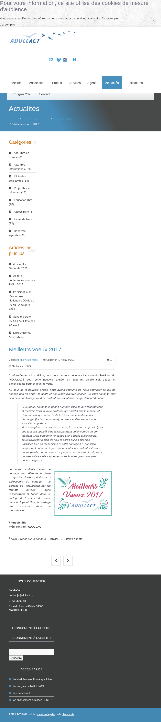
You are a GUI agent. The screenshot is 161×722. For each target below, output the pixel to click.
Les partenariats (22, 693)
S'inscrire (16, 657)
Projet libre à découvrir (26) (19, 190)
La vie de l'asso (62, 118)
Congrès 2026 (22, 94)
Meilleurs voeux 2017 (35, 349)
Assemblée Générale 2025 (18, 266)
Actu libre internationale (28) (20, 166)
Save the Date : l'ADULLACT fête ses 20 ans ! (22, 321)
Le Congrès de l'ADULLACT (28, 686)
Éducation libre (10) (20, 202)
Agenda (92, 83)
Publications (134, 83)
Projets (57, 83)
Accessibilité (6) (23, 211)
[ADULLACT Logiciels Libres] (44, 36)
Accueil (17, 83)
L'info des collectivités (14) (19, 178)
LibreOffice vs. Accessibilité (20, 335)
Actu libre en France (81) (19, 155)
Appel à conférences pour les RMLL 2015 (22, 280)
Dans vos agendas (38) (17, 233)
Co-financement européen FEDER (32, 699)
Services (75, 83)
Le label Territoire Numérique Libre (32, 679)
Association (37, 83)
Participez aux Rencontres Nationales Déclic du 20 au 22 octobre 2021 (21, 300)
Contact (44, 94)
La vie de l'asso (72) (21, 221)
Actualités (112, 83)
